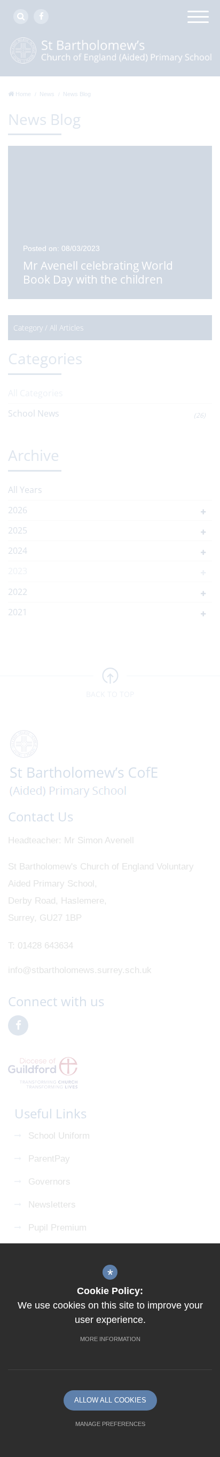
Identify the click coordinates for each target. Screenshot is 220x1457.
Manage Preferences (110, 1424)
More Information (110, 1339)
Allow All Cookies (110, 1400)
